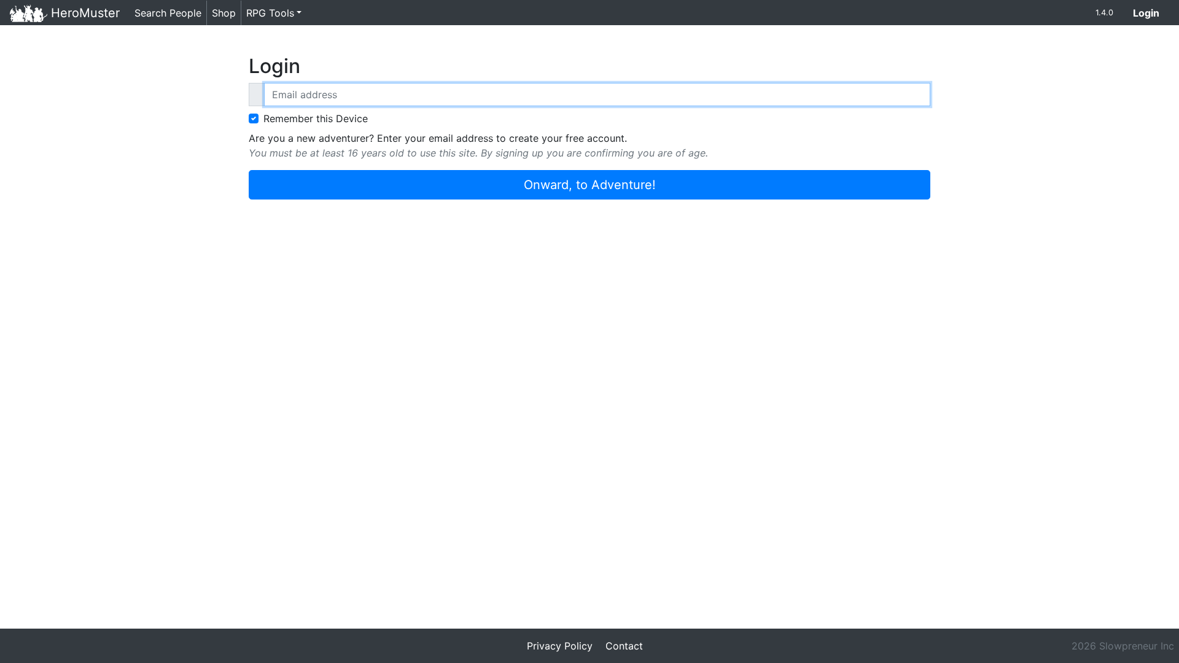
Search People (167, 13)
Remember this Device (315, 118)
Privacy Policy (560, 646)
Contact (624, 646)
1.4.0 (1104, 12)
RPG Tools (270, 13)
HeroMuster (83, 13)
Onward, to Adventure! (590, 184)
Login (1151, 12)
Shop (224, 13)
